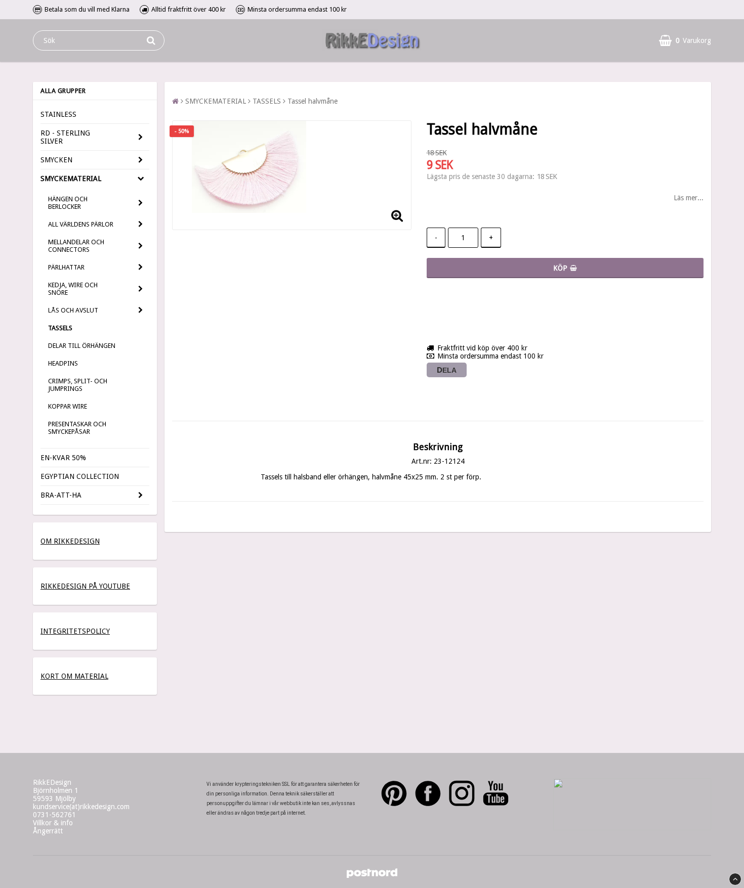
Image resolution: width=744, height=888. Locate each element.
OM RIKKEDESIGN (70, 541)
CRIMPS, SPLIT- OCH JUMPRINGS (77, 384)
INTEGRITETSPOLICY (75, 631)
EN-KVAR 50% (63, 458)
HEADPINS (63, 363)
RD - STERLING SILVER (65, 137)
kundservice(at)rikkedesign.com (81, 807)
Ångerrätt (48, 831)
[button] (685, 40)
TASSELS (60, 328)
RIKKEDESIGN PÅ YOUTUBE (85, 586)
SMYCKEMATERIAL (70, 178)
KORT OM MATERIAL (74, 676)
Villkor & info (53, 823)
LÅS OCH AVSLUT (73, 310)
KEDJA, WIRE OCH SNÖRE (73, 288)
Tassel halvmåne (312, 101)
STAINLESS (58, 114)
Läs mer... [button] (689, 198)
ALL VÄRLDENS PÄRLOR (80, 224)
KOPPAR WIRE (67, 406)
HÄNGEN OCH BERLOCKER (68, 202)
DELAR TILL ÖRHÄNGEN (81, 345)
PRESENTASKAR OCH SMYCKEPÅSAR (77, 427)
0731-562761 (54, 815)
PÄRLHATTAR (66, 267)
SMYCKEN (56, 160)
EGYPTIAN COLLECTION (79, 476)
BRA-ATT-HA (60, 495)
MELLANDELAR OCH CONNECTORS (76, 245)
